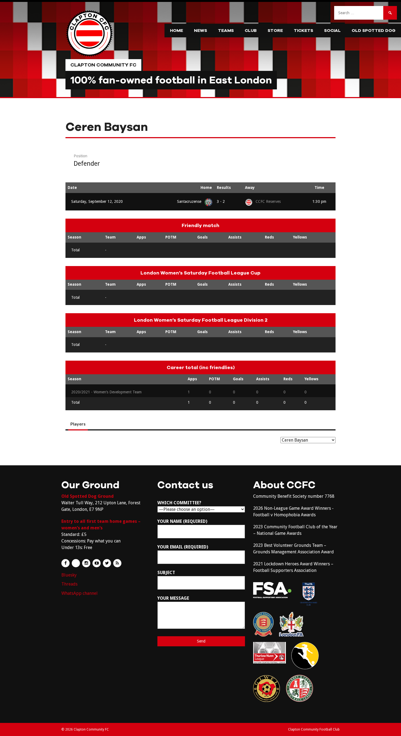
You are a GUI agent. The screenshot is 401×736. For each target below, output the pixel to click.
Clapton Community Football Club (314, 729)
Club (251, 31)
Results (224, 187)
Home (176, 31)
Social (332, 31)
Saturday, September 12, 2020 (97, 201)
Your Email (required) (182, 547)
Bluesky (69, 575)
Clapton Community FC (103, 65)
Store (275, 31)
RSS (117, 563)
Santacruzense (189, 201)
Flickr (76, 563)
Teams (226, 31)
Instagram (86, 563)
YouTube (96, 563)
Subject (166, 572)
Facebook (65, 563)
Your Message (173, 598)
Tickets (303, 31)
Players (78, 423)
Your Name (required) (182, 521)
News (200, 31)
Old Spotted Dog (374, 31)
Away (250, 187)
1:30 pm (319, 201)
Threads (69, 584)
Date (72, 187)
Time (319, 187)
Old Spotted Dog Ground (87, 496)
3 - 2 (221, 201)
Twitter (107, 563)
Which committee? (179, 502)
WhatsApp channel (79, 593)
